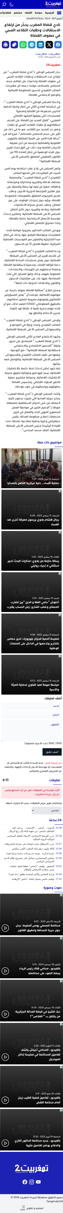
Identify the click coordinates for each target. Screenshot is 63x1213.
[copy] (14, 44)
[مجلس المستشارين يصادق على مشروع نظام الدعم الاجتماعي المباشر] (31, 859)
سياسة (38, 12)
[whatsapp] (23, 44)
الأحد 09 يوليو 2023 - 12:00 (49, 57)
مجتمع (18, 12)
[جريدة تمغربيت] (53, 4)
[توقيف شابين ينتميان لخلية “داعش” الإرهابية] (31, 879)
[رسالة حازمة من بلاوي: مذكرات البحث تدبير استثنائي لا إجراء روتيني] (31, 551)
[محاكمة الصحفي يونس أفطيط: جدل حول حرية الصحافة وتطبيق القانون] (31, 914)
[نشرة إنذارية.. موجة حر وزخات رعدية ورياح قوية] (31, 853)
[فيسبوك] (25, 1182)
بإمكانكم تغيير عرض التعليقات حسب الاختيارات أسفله (34, 803)
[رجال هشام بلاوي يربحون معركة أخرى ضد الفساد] (31, 510)
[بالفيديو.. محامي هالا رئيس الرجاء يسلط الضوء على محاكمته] (31, 957)
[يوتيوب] (38, 1182)
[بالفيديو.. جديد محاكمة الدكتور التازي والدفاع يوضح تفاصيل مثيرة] (31, 1130)
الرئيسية (49, 12)
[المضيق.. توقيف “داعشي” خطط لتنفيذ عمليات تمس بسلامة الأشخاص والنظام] (31, 867)
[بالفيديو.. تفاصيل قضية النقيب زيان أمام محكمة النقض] (31, 1087)
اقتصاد (28, 12)
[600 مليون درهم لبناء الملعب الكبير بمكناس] (31, 848)
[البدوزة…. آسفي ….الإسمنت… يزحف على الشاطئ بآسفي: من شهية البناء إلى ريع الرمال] (31, 829)
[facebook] (58, 44)
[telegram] (31, 44)
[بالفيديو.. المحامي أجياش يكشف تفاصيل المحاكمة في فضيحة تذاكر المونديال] (31, 1044)
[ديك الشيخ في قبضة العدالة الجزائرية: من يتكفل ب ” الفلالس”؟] (31, 1000)
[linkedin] (40, 44)
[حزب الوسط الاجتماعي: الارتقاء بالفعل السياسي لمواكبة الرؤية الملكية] (31, 837)
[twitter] (49, 44)
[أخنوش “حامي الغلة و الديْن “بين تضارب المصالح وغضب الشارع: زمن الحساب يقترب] (31, 592)
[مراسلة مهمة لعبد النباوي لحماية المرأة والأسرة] (31, 675)
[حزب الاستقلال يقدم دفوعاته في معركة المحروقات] (31, 844)
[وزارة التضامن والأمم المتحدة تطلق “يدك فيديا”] (31, 874)
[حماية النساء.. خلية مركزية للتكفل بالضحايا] (31, 468)
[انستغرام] (31, 1182)
